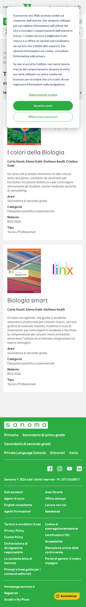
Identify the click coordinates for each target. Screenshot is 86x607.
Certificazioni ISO (57, 535)
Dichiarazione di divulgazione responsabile (16, 548)
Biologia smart (27, 300)
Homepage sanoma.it (19, 587)
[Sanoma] (26, 425)
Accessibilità (54, 541)
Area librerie (54, 492)
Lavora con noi (55, 505)
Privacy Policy (14, 531)
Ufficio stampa (55, 498)
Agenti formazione (17, 511)
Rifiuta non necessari (43, 116)
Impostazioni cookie (43, 94)
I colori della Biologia (35, 152)
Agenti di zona (14, 498)
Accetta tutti (43, 105)
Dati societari (13, 492)
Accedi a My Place (16, 599)
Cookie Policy (13, 537)
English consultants (18, 505)
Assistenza (52, 511)
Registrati (11, 593)
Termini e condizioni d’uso (22, 524)
